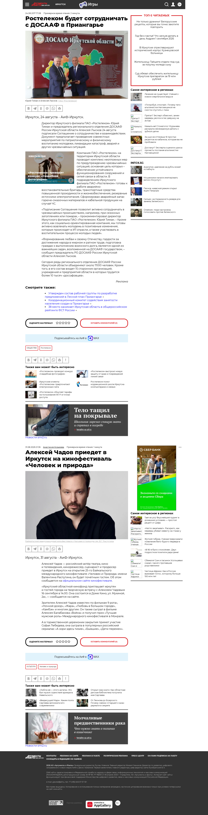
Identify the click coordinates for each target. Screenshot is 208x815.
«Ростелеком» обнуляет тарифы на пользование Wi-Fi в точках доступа (55, 394)
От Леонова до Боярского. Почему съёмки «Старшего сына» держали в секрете (107, 703)
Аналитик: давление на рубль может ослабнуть (162, 168)
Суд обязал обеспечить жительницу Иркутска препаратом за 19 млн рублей (156, 76)
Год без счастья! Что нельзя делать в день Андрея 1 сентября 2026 (156, 37)
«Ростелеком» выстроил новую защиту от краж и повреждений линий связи (107, 374)
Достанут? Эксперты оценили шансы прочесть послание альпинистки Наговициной (163, 150)
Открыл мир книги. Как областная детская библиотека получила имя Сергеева (108, 692)
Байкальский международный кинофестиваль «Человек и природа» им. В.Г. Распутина (69, 541)
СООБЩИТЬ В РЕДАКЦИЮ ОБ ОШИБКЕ (64, 759)
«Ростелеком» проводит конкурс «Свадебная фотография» (56, 372)
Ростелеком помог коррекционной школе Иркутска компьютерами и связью (107, 384)
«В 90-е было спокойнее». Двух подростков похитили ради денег (162, 551)
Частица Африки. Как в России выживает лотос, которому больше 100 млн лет (162, 574)
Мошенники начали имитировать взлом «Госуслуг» (161, 179)
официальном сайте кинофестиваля (87, 580)
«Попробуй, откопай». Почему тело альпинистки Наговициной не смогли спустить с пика (163, 107)
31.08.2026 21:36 (32, 447)
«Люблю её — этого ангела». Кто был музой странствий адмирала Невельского (56, 692)
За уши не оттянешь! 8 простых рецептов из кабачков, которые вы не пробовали (163, 139)
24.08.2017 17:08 (33, 13)
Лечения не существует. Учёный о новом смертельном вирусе (162, 95)
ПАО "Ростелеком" (67, 101)
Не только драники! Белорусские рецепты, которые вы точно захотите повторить (157, 24)
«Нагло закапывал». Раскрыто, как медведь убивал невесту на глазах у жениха (163, 531)
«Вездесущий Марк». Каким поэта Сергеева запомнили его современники (56, 703)
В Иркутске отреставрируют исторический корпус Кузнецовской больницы (157, 50)
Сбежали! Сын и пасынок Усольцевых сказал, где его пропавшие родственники (164, 563)
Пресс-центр (137, 756)
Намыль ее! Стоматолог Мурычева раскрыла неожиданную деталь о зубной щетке (162, 129)
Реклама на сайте (69, 756)
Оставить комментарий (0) (104, 323)
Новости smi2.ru (36, 437)
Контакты (51, 756)
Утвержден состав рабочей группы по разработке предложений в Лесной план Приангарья (81, 295)
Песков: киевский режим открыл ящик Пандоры (160, 189)
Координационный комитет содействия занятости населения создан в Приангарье (81, 302)
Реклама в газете (91, 756)
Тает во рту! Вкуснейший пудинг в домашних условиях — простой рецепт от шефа (162, 520)
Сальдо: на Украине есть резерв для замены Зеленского (162, 200)
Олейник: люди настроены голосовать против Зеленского (160, 211)
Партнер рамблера (74, 803)
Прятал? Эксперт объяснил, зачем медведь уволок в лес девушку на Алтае (162, 118)
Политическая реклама (116, 756)
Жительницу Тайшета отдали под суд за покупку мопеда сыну (156, 63)
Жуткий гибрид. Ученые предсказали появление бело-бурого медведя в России (163, 541)
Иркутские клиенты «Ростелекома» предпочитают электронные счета (54, 384)
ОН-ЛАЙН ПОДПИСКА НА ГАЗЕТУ (162, 756)
